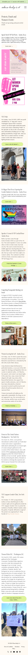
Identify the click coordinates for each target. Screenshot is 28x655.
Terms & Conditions (8, 646)
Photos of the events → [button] (11, 323)
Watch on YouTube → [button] (11, 406)
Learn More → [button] (9, 466)
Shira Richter (22, 301)
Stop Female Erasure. (13, 514)
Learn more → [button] (9, 46)
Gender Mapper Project (15, 305)
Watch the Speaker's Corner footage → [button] (14, 264)
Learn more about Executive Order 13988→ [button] (14, 599)
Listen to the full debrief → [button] (12, 144)
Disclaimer (17, 646)
